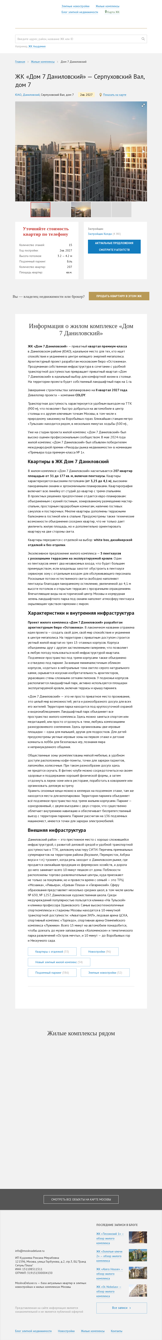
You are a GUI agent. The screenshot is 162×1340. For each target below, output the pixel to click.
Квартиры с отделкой (52, 951)
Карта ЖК (113, 12)
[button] (143, 105)
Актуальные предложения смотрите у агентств (114, 246)
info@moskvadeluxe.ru (30, 1251)
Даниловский (31, 95)
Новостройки (99, 951)
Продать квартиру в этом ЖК (119, 296)
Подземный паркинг (52, 972)
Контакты (116, 1331)
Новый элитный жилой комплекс (59, 962)
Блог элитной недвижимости (80, 12)
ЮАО (18, 95)
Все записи (120, 1308)
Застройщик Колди (100, 234)
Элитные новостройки (75, 6)
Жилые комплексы (107, 6)
